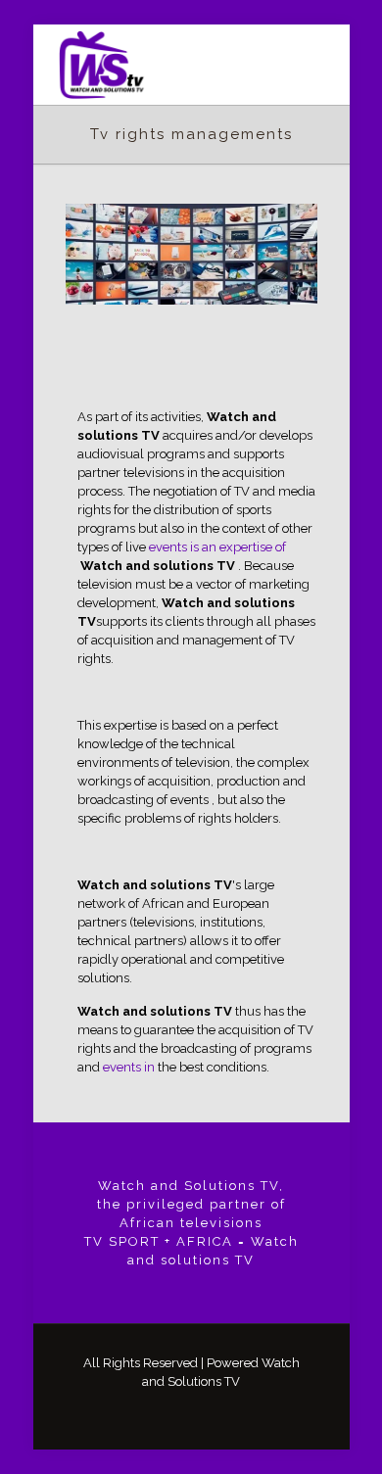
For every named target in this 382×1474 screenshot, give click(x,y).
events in (129, 1067)
